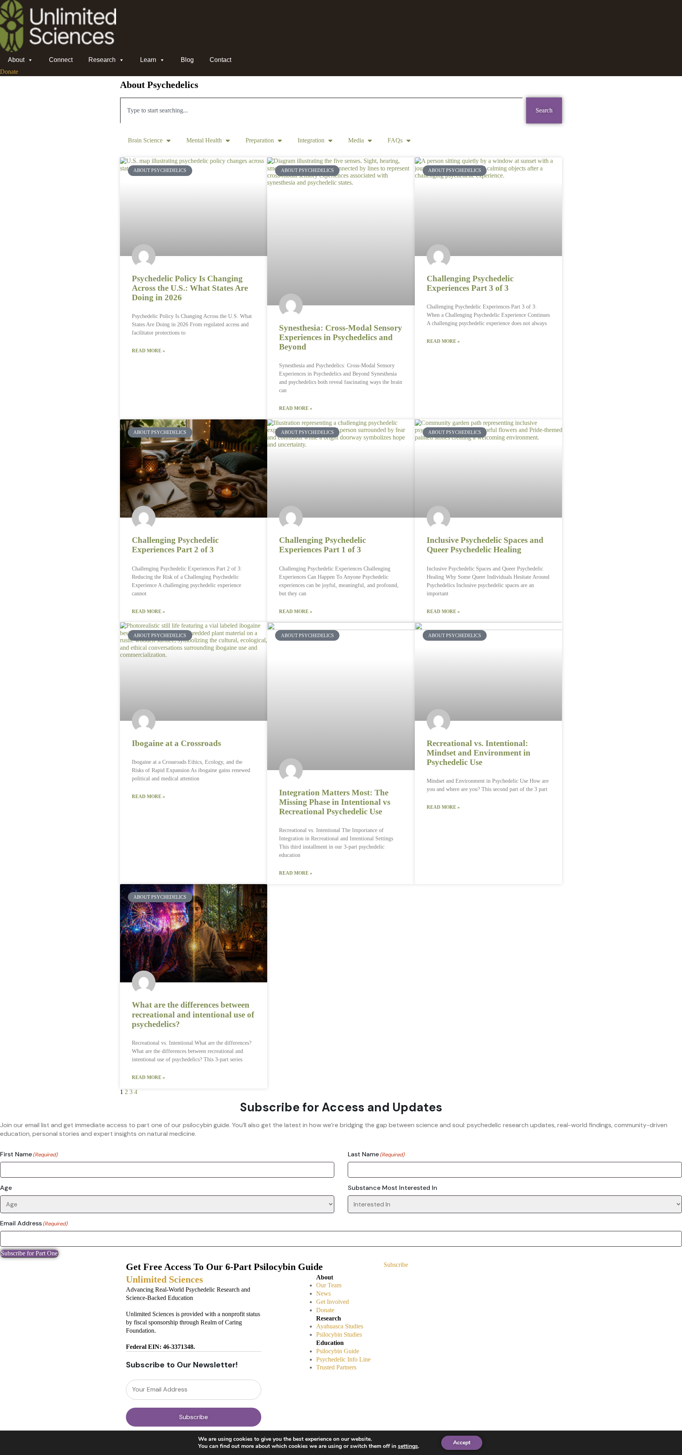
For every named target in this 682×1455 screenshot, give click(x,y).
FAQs (395, 140)
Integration (311, 140)
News (323, 1293)
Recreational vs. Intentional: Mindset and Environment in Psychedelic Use (478, 753)
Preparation (259, 140)
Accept (461, 1442)
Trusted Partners (336, 1367)
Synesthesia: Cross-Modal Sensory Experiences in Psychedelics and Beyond (340, 337)
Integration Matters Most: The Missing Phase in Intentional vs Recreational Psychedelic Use (334, 802)
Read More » (148, 350)
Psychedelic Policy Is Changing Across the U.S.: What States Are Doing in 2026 (190, 288)
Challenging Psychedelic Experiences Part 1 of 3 (322, 544)
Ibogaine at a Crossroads (176, 743)
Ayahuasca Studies (339, 1326)
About (16, 59)
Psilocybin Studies (339, 1334)
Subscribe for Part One (29, 1253)
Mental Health (204, 140)
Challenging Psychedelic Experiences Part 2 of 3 (175, 544)
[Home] (58, 3)
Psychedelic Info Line (343, 1359)
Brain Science (145, 140)
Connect (61, 59)
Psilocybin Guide (337, 1351)
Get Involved (332, 1301)
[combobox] (321, 110)
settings (408, 1446)
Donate (325, 1310)
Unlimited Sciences (164, 1279)
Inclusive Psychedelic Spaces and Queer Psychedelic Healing (485, 544)
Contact (220, 59)
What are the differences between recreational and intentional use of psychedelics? (193, 1014)
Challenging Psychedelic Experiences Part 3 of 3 (470, 283)
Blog (187, 59)
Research (102, 59)
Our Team (328, 1285)
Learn (148, 59)
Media (356, 140)
